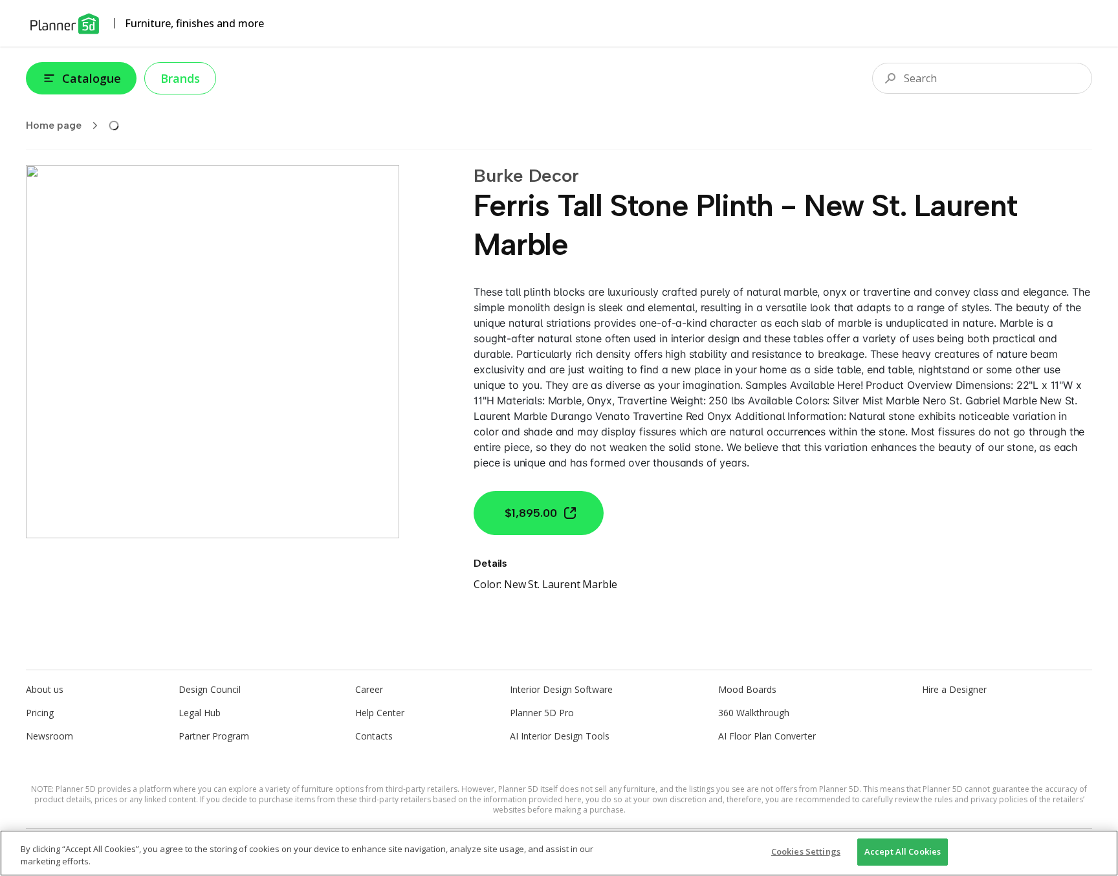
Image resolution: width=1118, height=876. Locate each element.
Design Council (210, 689)
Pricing (40, 712)
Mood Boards (747, 689)
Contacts (374, 736)
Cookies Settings (805, 851)
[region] (559, 853)
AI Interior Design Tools (559, 736)
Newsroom (49, 736)
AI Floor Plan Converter (767, 736)
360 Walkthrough (753, 712)
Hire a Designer (954, 689)
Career (369, 689)
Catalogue (91, 78)
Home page (54, 125)
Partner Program (214, 736)
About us (44, 689)
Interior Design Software (561, 689)
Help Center (379, 712)
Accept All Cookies (902, 851)
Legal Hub (200, 712)
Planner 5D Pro (542, 712)
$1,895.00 (531, 513)
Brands (180, 78)
